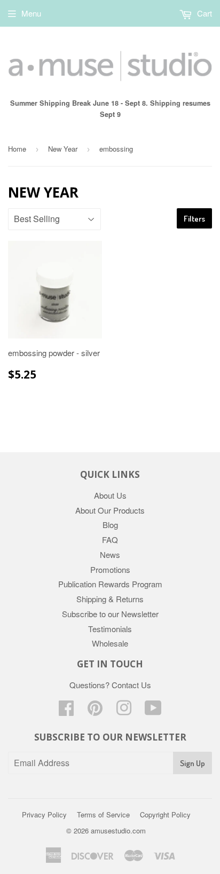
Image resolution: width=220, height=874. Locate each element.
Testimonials (110, 628)
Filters (194, 219)
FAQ (110, 539)
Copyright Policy (165, 814)
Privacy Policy (44, 814)
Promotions (110, 569)
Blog (110, 524)
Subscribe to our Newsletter (110, 613)
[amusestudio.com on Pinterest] (95, 710)
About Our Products (110, 510)
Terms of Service (103, 814)
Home (17, 149)
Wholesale (110, 643)
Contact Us (131, 684)
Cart (203, 13)
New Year (62, 149)
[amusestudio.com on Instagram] (124, 710)
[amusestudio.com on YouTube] (153, 710)
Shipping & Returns (110, 598)
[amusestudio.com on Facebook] (66, 710)
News (110, 554)
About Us (110, 495)
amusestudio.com (118, 830)
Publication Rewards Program (110, 583)
